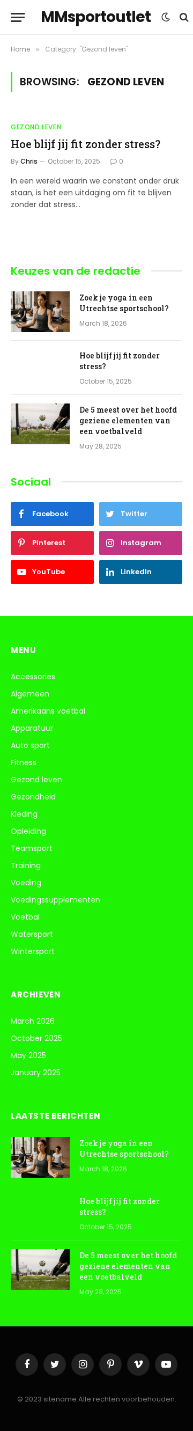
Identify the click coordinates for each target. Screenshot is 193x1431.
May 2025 (28, 1055)
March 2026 (33, 1021)
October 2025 (36, 1038)
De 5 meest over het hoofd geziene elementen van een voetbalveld (128, 420)
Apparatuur (32, 728)
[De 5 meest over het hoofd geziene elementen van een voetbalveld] (40, 423)
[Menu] (18, 17)
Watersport (32, 934)
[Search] (183, 17)
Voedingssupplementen (55, 899)
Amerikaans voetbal (48, 711)
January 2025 (36, 1072)
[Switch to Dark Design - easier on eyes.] (166, 17)
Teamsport (32, 848)
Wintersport (33, 951)
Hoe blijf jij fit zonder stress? (85, 144)
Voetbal (25, 917)
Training (26, 865)
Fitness (23, 762)
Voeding (26, 882)
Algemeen (30, 693)
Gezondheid (33, 796)
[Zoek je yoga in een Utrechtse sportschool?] (40, 311)
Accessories (33, 676)
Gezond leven (36, 779)
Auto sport (30, 745)
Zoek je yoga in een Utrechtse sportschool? (124, 302)
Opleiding (28, 831)
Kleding (24, 814)
